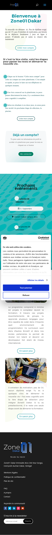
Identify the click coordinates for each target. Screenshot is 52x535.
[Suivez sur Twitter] (9, 508)
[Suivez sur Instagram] (18, 508)
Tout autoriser (26, 288)
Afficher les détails (35, 280)
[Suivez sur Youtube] (22, 508)
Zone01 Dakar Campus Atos (26, 217)
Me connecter (26, 154)
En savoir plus (26, 350)
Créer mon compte (25, 48)
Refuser (26, 295)
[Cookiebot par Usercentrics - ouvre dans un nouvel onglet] (38, 238)
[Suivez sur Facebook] (5, 508)
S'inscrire (28, 521)
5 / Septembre (26, 208)
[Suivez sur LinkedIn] (14, 508)
